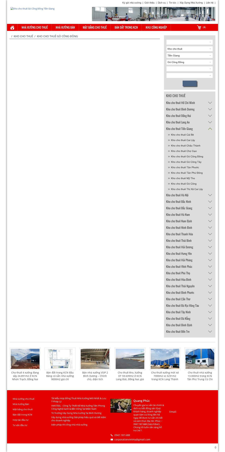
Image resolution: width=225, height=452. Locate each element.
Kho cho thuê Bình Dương (180, 109)
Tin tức (172, 2)
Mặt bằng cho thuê (95, 27)
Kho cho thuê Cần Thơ (178, 299)
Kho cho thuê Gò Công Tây (186, 162)
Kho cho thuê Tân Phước (185, 167)
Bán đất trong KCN (126, 27)
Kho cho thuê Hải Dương (179, 247)
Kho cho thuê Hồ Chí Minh (180, 103)
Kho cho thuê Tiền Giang (179, 129)
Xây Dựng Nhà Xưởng (191, 2)
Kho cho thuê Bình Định (179, 325)
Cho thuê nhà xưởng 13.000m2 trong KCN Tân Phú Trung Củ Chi (200, 376)
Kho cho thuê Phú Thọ (178, 273)
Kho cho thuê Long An (178, 122)
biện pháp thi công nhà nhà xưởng (69, 424)
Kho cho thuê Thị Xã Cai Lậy (187, 189)
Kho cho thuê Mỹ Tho (183, 178)
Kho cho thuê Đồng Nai (178, 116)
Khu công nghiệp (156, 27)
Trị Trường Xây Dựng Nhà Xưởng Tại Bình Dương (76, 413)
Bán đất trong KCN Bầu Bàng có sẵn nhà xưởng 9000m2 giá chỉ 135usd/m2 (60, 377)
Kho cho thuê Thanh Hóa (179, 234)
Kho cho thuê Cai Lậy (183, 140)
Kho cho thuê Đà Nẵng (178, 318)
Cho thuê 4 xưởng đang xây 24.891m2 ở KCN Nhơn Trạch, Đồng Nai (25, 376)
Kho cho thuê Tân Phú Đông (187, 172)
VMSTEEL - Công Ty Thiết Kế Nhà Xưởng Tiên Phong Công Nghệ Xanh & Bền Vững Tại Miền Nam (78, 407)
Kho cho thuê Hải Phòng (179, 260)
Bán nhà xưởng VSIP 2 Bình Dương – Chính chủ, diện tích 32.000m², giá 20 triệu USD (95, 379)
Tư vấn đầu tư (20, 425)
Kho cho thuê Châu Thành (185, 145)
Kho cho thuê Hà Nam (178, 214)
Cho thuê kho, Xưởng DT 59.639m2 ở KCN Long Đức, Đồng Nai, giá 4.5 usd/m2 (130, 377)
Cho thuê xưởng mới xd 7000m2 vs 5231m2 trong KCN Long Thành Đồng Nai (165, 377)
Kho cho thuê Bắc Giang (179, 208)
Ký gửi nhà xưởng (131, 2)
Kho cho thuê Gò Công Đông (187, 156)
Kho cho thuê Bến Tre (177, 331)
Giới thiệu (149, 2)
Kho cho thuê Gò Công (184, 183)
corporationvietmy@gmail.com (132, 439)
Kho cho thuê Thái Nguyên (180, 286)
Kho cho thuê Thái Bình (179, 240)
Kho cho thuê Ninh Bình (179, 227)
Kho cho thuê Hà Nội (177, 195)
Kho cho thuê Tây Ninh (178, 312)
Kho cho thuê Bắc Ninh (178, 201)
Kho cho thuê (23, 36)
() (204, 27)
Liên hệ (209, 2)
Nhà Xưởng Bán (65, 27)
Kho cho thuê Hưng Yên (179, 253)
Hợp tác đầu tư (20, 419)
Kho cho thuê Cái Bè (182, 134)
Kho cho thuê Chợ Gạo (184, 151)
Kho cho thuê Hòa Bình (178, 279)
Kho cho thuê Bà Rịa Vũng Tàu (182, 305)
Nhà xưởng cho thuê (35, 27)
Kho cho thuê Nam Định (179, 221)
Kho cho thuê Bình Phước (180, 292)
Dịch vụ (162, 2)
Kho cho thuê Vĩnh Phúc (179, 266)
